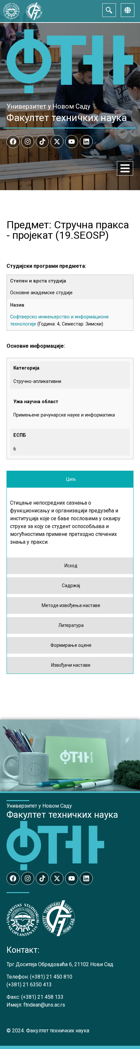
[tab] (70, 479)
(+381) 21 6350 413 (29, 984)
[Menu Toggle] (125, 168)
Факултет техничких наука (67, 117)
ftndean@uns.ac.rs (44, 1005)
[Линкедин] (86, 141)
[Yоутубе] (71, 141)
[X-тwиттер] (56, 141)
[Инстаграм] (27, 141)
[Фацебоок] (13, 141)
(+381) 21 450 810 (51, 977)
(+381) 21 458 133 (42, 997)
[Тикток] (42, 141)
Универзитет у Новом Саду (48, 106)
